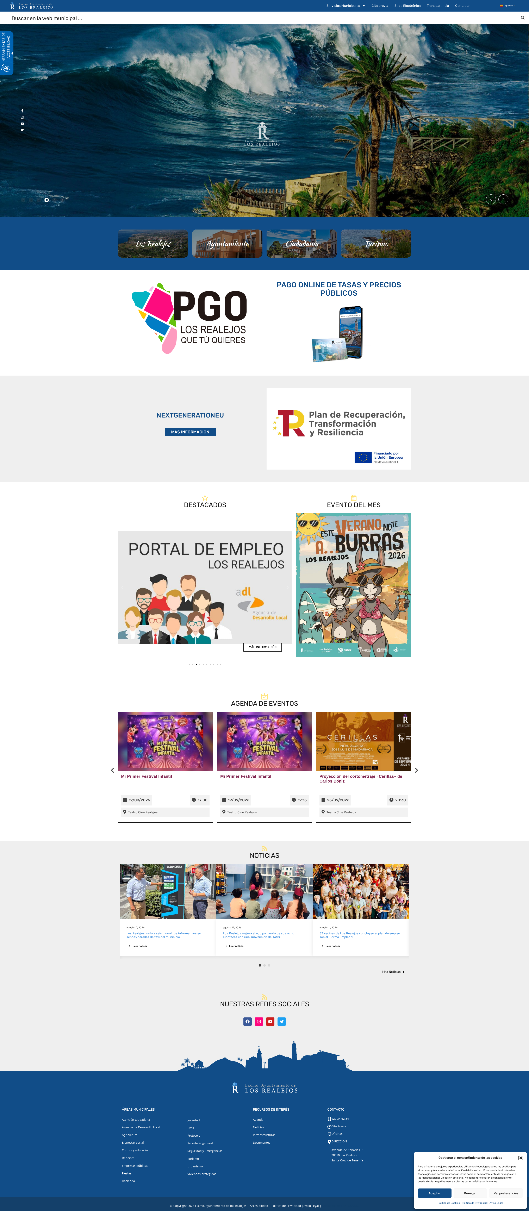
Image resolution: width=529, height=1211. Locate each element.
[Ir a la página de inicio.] (31, 6)
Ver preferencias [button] (506, 1193)
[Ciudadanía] (302, 244)
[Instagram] (259, 1021)
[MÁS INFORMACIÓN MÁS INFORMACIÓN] (339, 429)
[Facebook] (247, 1021)
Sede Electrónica (407, 6)
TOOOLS (352, 1206)
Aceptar (435, 1193)
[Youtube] (270, 1021)
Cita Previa (338, 1126)
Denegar (470, 1193)
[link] (205, 587)
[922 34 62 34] (329, 1119)
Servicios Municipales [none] (343, 6)
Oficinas (337, 1134)
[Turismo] (376, 244)
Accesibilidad (259, 1206)
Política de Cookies (449, 1202)
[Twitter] (282, 1021)
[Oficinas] (329, 1134)
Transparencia (438, 6)
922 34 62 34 (340, 1119)
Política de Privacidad (474, 1202)
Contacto (462, 6)
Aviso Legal (496, 1202)
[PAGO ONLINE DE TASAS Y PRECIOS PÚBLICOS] (339, 333)
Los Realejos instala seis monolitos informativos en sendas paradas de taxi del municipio (163, 935)
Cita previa (380, 6)
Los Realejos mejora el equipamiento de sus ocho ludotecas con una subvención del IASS (258, 935)
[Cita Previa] (329, 1127)
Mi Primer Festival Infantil (146, 776)
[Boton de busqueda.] (523, 18)
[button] (521, 1158)
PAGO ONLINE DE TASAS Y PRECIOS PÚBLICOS (339, 288)
